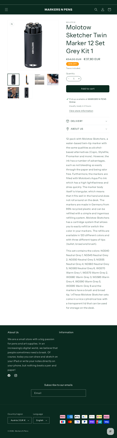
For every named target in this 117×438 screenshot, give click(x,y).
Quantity (70, 73)
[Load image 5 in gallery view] (13, 92)
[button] (6, 9)
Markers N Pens (21, 431)
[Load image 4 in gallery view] (52, 79)
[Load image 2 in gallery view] (26, 79)
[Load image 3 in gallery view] (39, 79)
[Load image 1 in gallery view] (13, 79)
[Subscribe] (82, 393)
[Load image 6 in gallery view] (26, 92)
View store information (81, 110)
